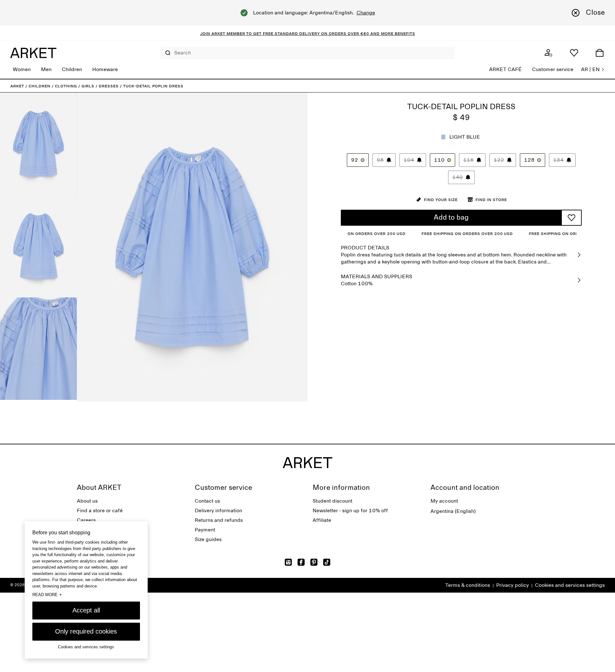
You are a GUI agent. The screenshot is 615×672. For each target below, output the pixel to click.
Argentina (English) (453, 511)
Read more (47, 594)
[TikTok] (327, 562)
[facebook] (301, 562)
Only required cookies (86, 631)
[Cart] (599, 53)
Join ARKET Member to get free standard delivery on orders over (280, 33)
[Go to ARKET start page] (33, 52)
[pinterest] (314, 562)
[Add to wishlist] (571, 217)
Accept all (86, 610)
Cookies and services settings (570, 585)
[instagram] (288, 562)
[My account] (548, 53)
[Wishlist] (574, 53)
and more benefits (392, 33)
